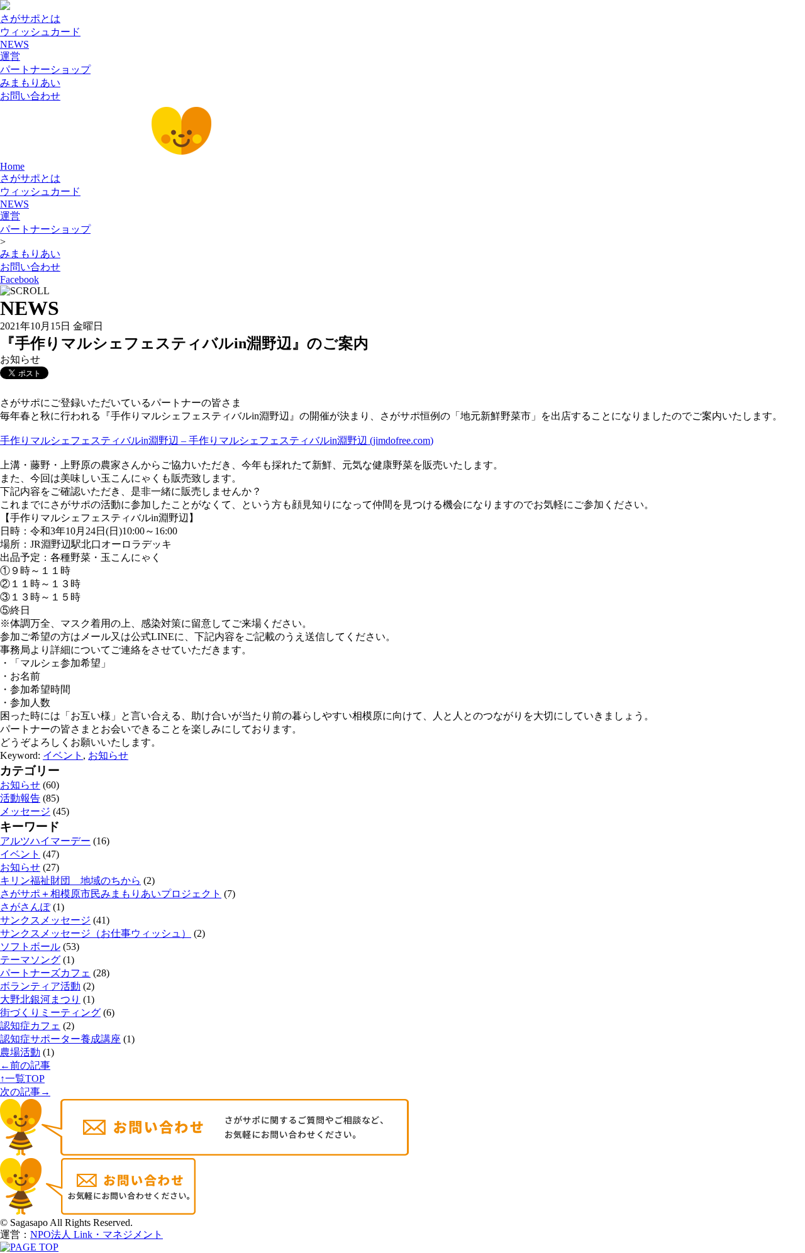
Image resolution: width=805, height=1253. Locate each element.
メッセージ (25, 811)
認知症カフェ (30, 1025)
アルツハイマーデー (45, 841)
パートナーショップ (45, 69)
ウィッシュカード (40, 31)
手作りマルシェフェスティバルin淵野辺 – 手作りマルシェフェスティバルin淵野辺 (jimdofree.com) (216, 440)
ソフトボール (30, 946)
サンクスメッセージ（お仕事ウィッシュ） (95, 933)
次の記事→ (25, 1091)
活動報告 (20, 798)
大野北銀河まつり (40, 999)
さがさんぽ (25, 907)
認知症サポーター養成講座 (60, 1039)
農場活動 (20, 1052)
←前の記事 (25, 1065)
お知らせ (108, 755)
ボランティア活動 (40, 986)
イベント (63, 755)
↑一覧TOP (22, 1078)
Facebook (19, 279)
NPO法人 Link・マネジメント (96, 1234)
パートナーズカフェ (45, 973)
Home (12, 166)
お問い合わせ (30, 96)
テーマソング (30, 959)
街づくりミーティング (50, 1012)
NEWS (14, 44)
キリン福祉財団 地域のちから (70, 880)
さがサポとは (30, 18)
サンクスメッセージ (45, 920)
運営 (10, 56)
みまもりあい (30, 82)
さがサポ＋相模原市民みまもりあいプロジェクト (110, 893)
